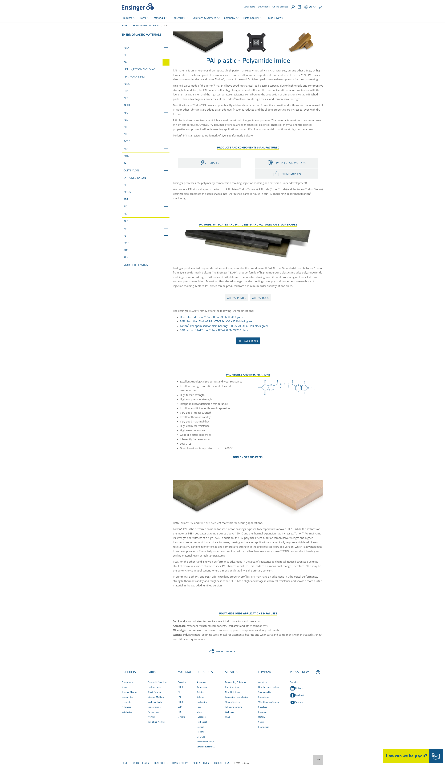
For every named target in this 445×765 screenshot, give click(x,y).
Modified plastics (135, 265)
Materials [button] (159, 17)
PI (124, 55)
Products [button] (127, 17)
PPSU (126, 105)
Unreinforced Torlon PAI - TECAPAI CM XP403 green (212, 317)
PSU (125, 112)
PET (125, 185)
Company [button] (229, 17)
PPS (125, 98)
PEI (125, 127)
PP (125, 228)
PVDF (126, 141)
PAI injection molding (140, 69)
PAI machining (135, 76)
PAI (125, 62)
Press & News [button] (300, 672)
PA (125, 163)
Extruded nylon (134, 177)
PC (125, 206)
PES (125, 119)
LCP (125, 91)
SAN (125, 257)
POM (126, 156)
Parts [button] (143, 17)
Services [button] (231, 672)
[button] (320, 7)
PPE (125, 221)
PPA (125, 148)
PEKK (126, 83)
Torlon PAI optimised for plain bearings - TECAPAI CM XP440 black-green (224, 326)
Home (124, 26)
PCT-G (127, 192)
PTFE (126, 134)
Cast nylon (131, 170)
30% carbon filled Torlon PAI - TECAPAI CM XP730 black (214, 330)
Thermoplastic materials (146, 26)
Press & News (275, 17)
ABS (125, 250)
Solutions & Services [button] (204, 17)
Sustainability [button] (251, 17)
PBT (125, 199)
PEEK (126, 47)
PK (125, 213)
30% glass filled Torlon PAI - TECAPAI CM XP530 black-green (216, 321)
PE (124, 235)
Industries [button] (179, 17)
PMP (126, 242)
